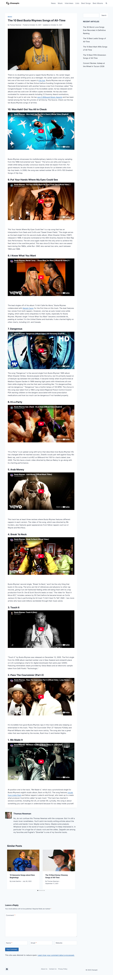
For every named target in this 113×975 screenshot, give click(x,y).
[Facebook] (7, 969)
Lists (77, 3)
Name (9, 943)
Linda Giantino (16, 881)
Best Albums (98, 3)
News (53, 3)
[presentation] (23, 860)
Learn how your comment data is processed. (56, 955)
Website (59, 943)
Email (34, 943)
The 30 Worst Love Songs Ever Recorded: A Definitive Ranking (94, 30)
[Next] (72, 869)
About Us (44, 969)
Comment (10, 915)
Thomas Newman (15, 25)
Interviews (69, 3)
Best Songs (86, 3)
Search (104, 15)
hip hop (42, 80)
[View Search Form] (106, 3)
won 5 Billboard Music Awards (49, 97)
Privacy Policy (62, 969)
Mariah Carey (28, 308)
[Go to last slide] (9, 869)
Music (60, 3)
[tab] (37, 890)
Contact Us (52, 969)
